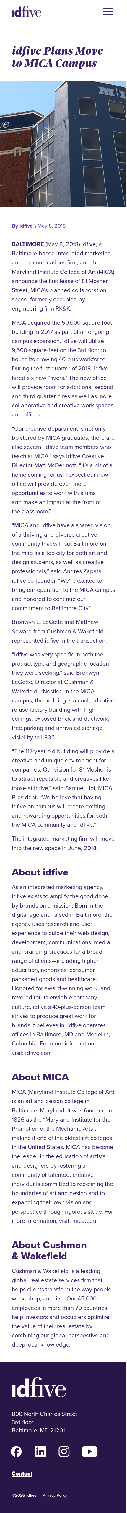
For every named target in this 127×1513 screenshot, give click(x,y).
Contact (22, 1473)
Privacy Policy (55, 1495)
